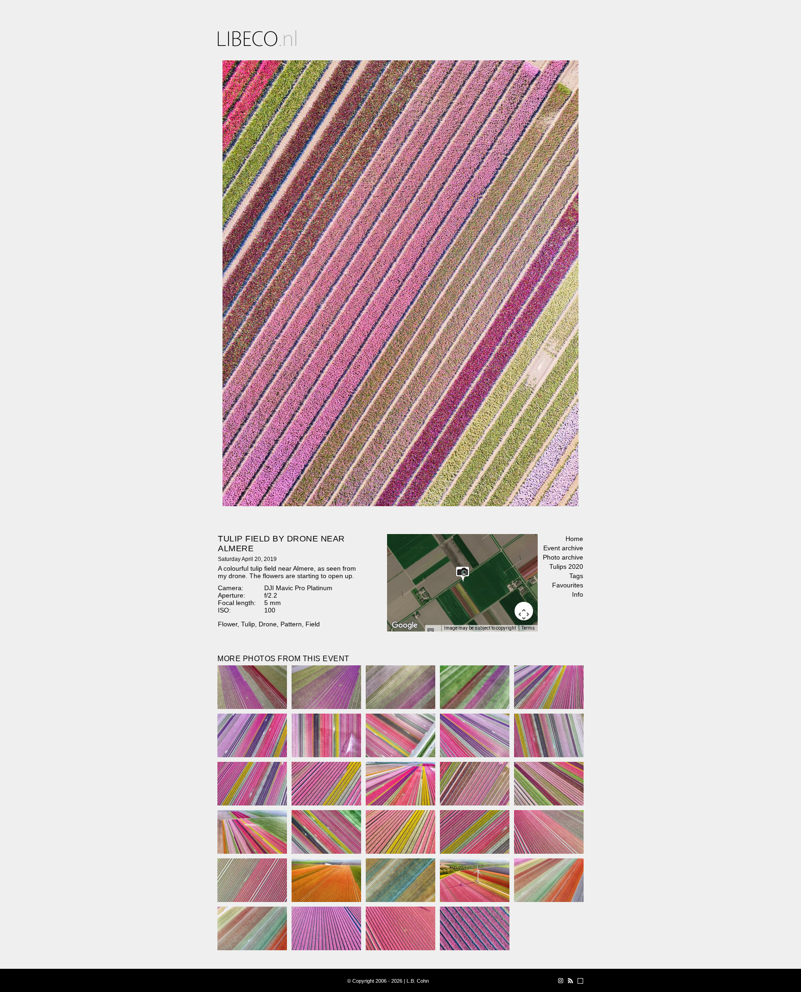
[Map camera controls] (524, 611)
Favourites (567, 585)
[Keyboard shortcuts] (433, 631)
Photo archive (563, 557)
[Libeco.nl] (257, 38)
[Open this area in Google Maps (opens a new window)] (404, 625)
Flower (227, 624)
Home (574, 538)
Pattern (291, 624)
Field (312, 624)
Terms (528, 628)
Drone (268, 624)
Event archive (563, 548)
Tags (576, 576)
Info (577, 594)
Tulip (248, 624)
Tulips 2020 (566, 566)
